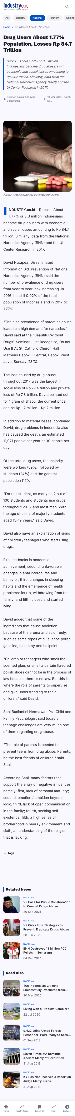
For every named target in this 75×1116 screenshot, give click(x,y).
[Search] (67, 6)
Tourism (54, 17)
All (7, 17)
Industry (20, 17)
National (37, 17)
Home (6, 27)
